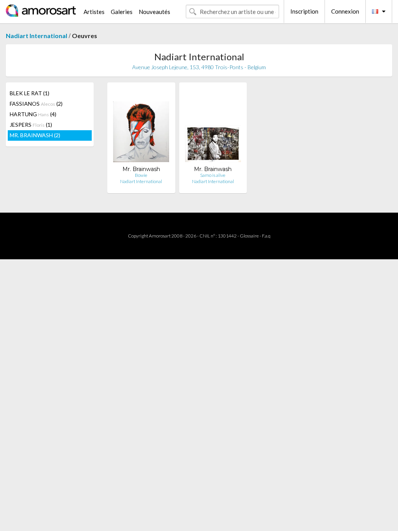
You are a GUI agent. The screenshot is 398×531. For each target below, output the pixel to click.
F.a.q (266, 236)
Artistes (94, 11)
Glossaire (249, 236)
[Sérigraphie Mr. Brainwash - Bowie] (141, 126)
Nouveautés (154, 11)
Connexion (345, 11)
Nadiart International (36, 35)
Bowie (141, 175)
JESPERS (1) (31, 124)
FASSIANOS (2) (36, 103)
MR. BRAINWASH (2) (35, 135)
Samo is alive (212, 175)
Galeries (122, 11)
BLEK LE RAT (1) (29, 93)
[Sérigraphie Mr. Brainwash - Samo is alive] (213, 126)
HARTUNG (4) (33, 114)
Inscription (304, 11)
